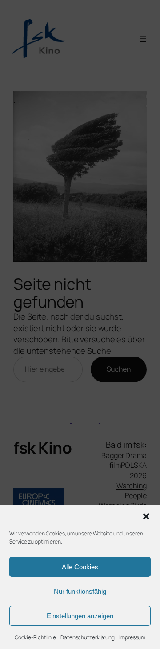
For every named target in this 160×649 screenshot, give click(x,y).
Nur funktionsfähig (80, 591)
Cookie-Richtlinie (35, 637)
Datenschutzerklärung (87, 637)
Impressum (132, 637)
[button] (146, 516)
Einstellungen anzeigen (80, 616)
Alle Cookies (80, 567)
